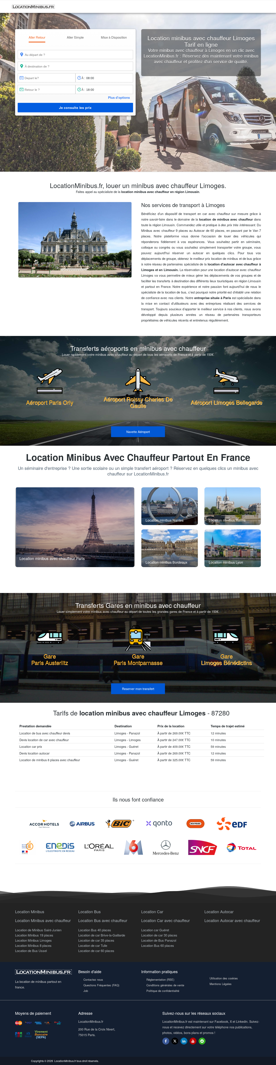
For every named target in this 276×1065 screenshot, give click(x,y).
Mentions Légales (221, 984)
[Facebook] (165, 1041)
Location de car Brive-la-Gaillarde (101, 935)
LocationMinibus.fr (65, 1061)
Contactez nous (93, 979)
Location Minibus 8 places (33, 945)
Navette (138, 431)
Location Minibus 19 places (34, 935)
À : (83, 78)
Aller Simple (75, 37)
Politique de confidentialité (162, 991)
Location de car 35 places (96, 940)
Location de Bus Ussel (31, 950)
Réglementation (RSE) (160, 979)
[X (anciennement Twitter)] (174, 1043)
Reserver (138, 688)
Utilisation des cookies (224, 978)
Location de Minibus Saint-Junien (38, 930)
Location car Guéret (155, 930)
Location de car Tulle (92, 945)
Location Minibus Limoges (33, 940)
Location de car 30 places (159, 935)
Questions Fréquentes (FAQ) (101, 985)
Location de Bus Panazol (158, 940)
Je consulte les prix (75, 107)
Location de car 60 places (96, 950)
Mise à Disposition (114, 37)
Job (85, 991)
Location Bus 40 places (94, 930)
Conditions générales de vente (165, 985)
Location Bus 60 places (157, 945)
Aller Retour (37, 37)
